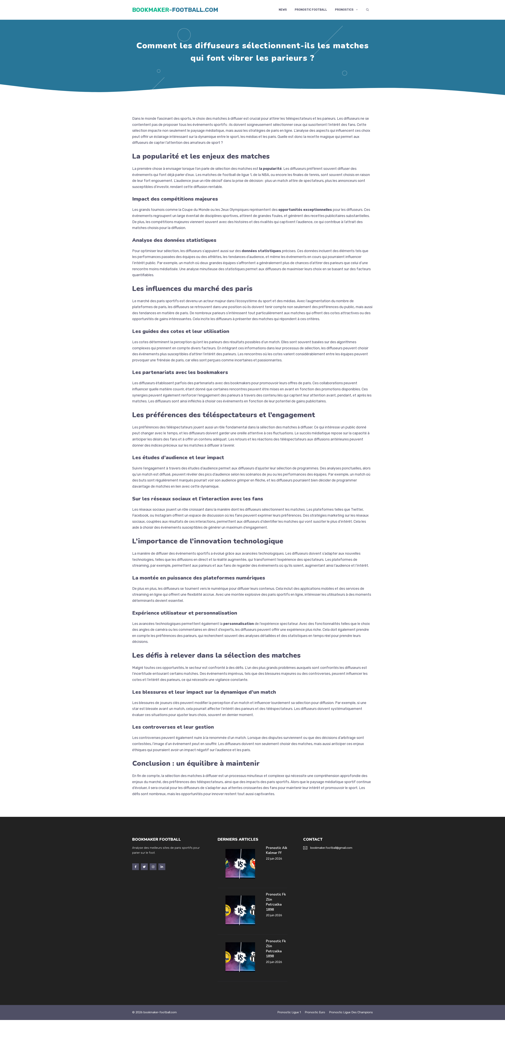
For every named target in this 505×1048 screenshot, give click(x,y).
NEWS (283, 9)
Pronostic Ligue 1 (289, 1012)
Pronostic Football (311, 9)
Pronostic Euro (315, 1012)
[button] (367, 10)
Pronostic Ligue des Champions (351, 1012)
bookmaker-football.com (175, 9)
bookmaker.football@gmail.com (331, 848)
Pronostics (344, 9)
